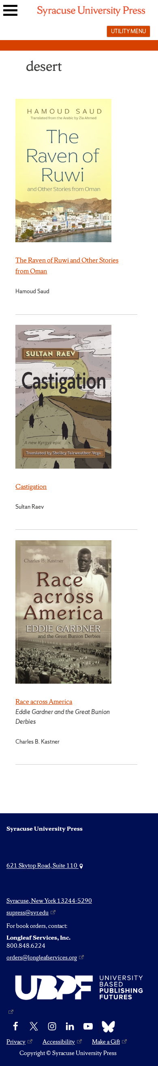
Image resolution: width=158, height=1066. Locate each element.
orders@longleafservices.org (41, 957)
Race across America (43, 701)
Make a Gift (106, 1041)
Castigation (31, 486)
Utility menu (128, 31)
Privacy (16, 1041)
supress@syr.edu (27, 912)
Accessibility (59, 1041)
